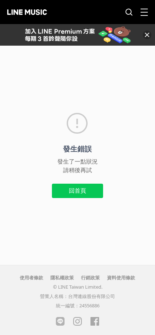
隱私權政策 (62, 277)
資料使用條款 (121, 277)
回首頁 (77, 190)
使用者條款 (31, 277)
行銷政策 (90, 277)
